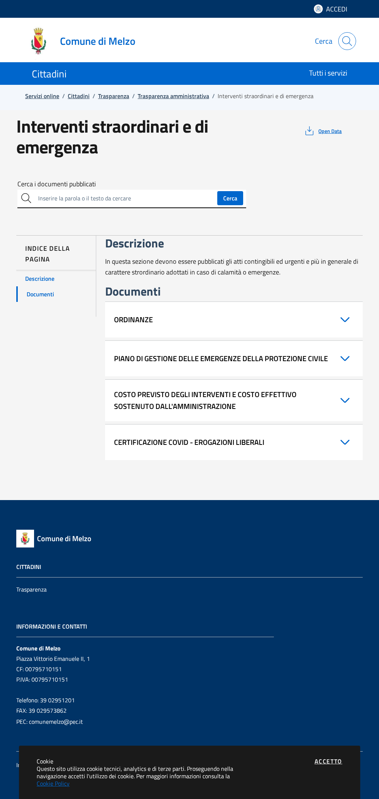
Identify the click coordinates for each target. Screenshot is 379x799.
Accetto (328, 761)
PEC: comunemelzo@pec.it (49, 721)
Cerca (230, 198)
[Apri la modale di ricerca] (347, 41)
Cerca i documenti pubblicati (56, 184)
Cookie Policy (53, 783)
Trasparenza (31, 589)
